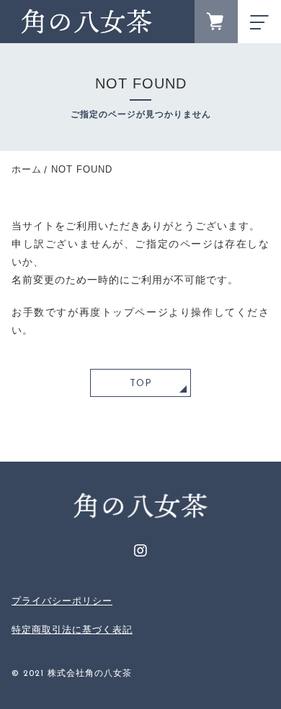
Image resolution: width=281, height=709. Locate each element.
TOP (141, 383)
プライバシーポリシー (62, 600)
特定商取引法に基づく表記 (72, 629)
